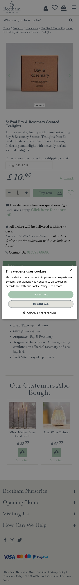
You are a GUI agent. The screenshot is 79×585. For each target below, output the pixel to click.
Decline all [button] (41, 304)
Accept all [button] (41, 294)
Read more (55, 286)
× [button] (71, 270)
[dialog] (39, 292)
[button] (39, 313)
